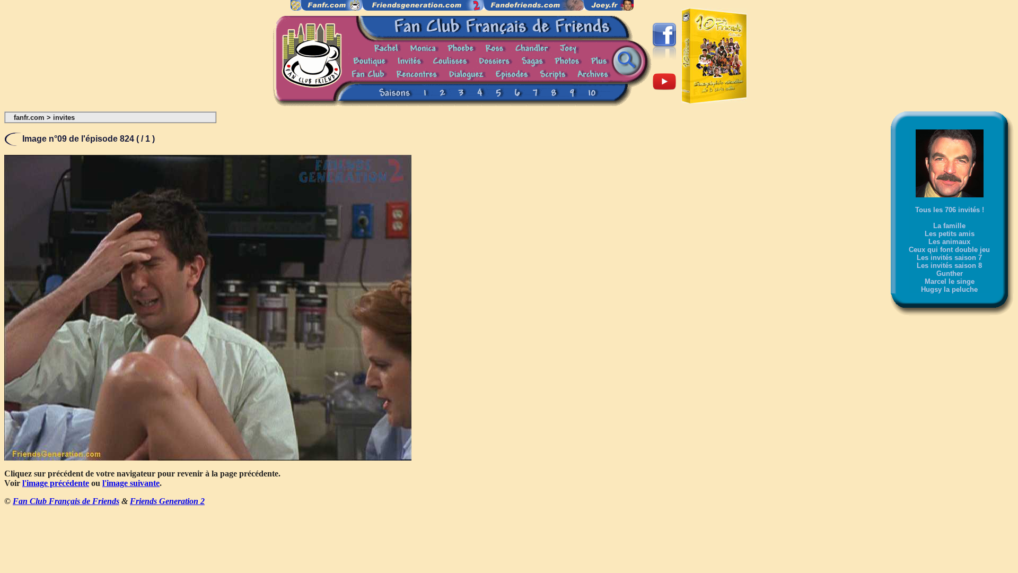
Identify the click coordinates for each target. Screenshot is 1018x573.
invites (64, 117)
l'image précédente (55, 483)
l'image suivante (131, 483)
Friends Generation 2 (167, 501)
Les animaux (949, 242)
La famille (949, 226)
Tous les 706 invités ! (949, 210)
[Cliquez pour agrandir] (207, 457)
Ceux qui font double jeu (949, 250)
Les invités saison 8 (949, 266)
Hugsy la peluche (949, 289)
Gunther (949, 273)
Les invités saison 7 (949, 258)
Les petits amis (950, 234)
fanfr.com (29, 117)
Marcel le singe (950, 281)
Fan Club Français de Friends (66, 501)
